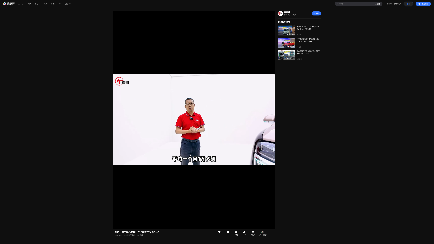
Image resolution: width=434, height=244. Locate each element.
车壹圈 (287, 12)
